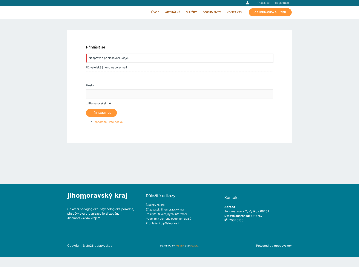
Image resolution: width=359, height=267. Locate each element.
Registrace (282, 2)
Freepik (180, 245)
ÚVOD (155, 12)
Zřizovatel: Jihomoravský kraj (165, 209)
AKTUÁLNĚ (172, 12)
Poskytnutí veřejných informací (166, 214)
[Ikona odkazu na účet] (247, 2)
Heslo (90, 85)
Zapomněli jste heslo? (108, 122)
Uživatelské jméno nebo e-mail (106, 67)
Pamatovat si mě (100, 103)
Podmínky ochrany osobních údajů (168, 218)
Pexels (194, 245)
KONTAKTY (234, 12)
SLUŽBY (191, 12)
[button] (270, 12)
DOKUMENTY (212, 12)
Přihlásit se (263, 2)
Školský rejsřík (155, 205)
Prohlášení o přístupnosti (162, 223)
